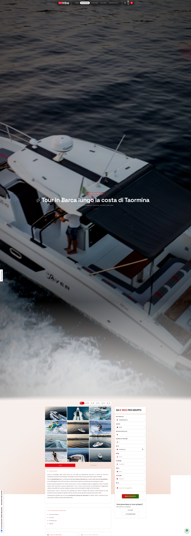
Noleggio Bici (113, 2)
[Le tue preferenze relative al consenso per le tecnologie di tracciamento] (1, 275)
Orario (118, 424)
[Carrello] (131, 2)
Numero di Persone (122, 438)
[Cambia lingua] (128, 2)
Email (117, 468)
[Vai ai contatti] (187, 530)
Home (77, 2)
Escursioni (85, 2)
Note (117, 483)
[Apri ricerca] (125, 2)
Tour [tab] (60, 465)
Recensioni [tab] (93, 465)
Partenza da (120, 416)
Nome (117, 453)
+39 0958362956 (130, 514)
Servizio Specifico (121, 431)
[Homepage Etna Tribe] (63, 3)
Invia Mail (130, 510)
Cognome (118, 460)
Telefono (119, 475)
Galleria (103, 2)
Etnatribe (94, 2)
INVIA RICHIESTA (130, 496)
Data (117, 446)
